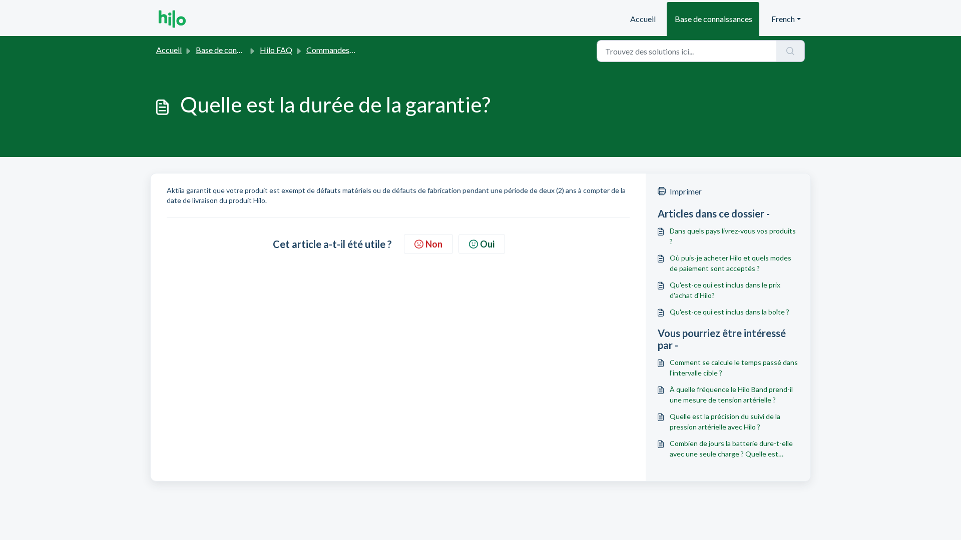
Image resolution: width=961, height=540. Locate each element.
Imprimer (686, 191)
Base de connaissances (713, 19)
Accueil (643, 19)
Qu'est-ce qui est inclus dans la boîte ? (729, 312)
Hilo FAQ (276, 49)
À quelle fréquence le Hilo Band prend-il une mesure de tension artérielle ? (731, 394)
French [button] (783, 19)
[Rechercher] (790, 51)
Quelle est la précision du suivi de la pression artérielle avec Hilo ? (725, 421)
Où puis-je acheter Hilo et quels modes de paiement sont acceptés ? (730, 263)
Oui (487, 244)
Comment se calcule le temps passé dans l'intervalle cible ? (734, 367)
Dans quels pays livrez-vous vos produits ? (733, 236)
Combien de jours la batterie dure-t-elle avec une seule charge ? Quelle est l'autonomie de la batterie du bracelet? (731, 449)
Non (433, 244)
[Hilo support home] (172, 19)
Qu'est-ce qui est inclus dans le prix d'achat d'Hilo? (725, 290)
